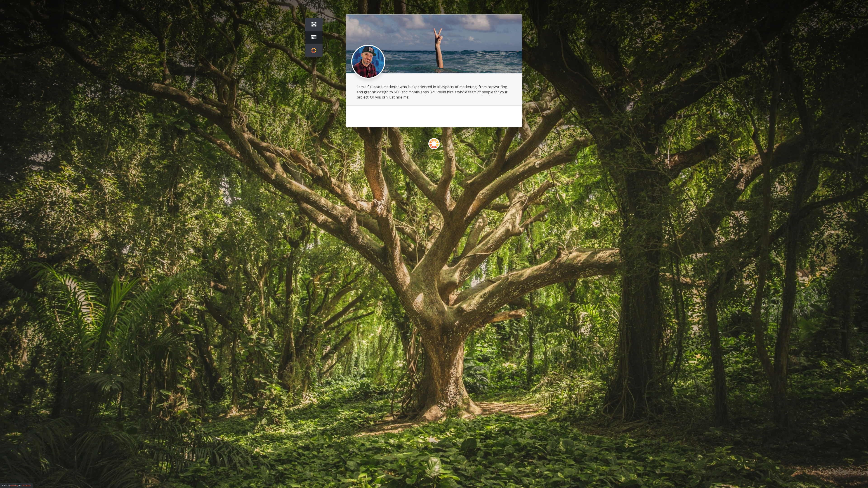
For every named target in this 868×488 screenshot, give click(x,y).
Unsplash (26, 485)
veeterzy (14, 485)
